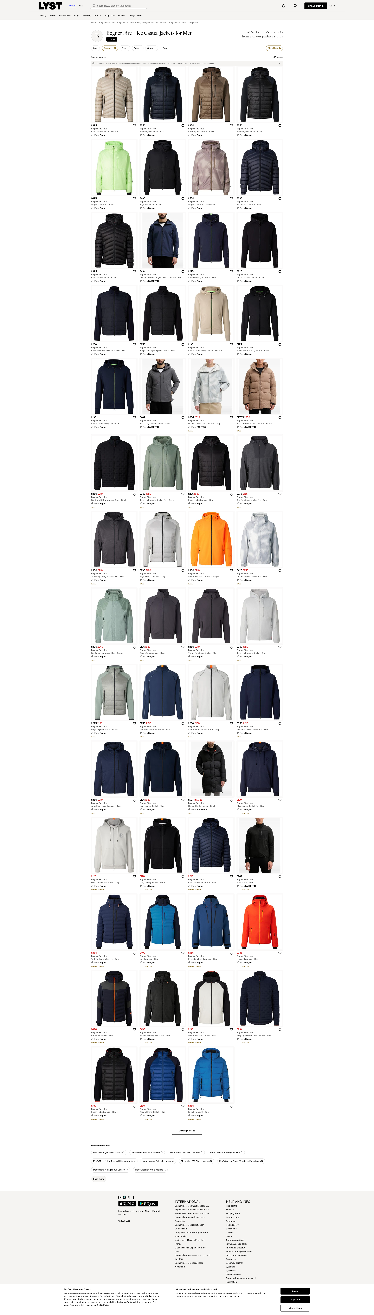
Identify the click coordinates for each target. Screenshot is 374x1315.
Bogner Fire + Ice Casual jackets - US (192, 1213)
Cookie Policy (102, 1305)
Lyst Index (230, 1266)
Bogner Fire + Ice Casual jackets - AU (192, 1206)
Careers (229, 1232)
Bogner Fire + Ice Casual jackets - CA (192, 1209)
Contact (230, 1236)
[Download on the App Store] (127, 1204)
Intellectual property (235, 1247)
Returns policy (232, 1217)
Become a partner (234, 1263)
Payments (230, 1221)
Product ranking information (239, 1251)
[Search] (94, 6)
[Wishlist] (295, 6)
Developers (231, 1228)
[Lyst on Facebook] (133, 1198)
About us (230, 1209)
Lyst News (231, 1270)
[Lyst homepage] (50, 6)
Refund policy (232, 1225)
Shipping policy (233, 1213)
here (212, 63)
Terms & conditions (235, 1240)
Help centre (231, 1206)
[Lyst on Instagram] (119, 1198)
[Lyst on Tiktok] (124, 1198)
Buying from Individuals (236, 1255)
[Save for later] (134, 126)
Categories (231, 1259)
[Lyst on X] (128, 1198)
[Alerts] (283, 6)
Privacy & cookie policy (236, 1244)
